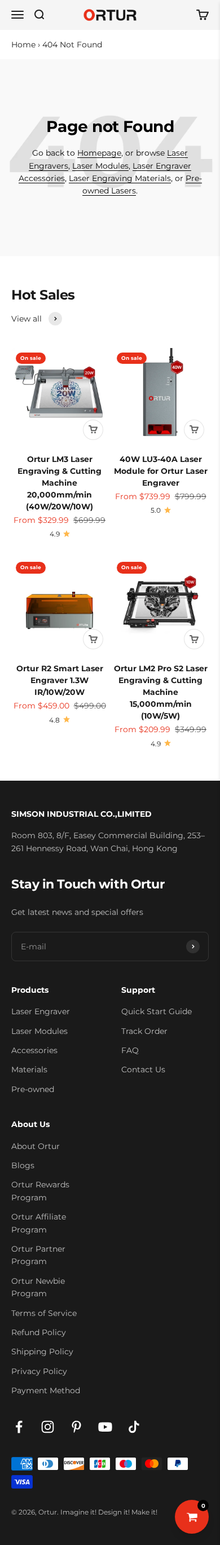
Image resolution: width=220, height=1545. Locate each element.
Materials (29, 1069)
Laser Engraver (40, 1011)
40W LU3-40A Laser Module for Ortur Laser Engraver (161, 471)
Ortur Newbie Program (38, 1287)
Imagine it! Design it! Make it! (108, 1512)
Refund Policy (38, 1332)
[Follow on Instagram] (47, 1426)
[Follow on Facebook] (19, 1426)
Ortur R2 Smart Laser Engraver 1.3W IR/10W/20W (59, 680)
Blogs (22, 1165)
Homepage (99, 153)
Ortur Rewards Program (40, 1190)
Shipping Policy (42, 1351)
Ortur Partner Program (38, 1255)
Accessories (34, 1050)
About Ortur (35, 1146)
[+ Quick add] (93, 430)
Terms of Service (44, 1313)
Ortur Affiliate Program (38, 1223)
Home (23, 44)
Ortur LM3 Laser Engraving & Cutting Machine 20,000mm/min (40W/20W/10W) (59, 483)
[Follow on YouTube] (105, 1426)
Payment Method (45, 1390)
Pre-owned (32, 1089)
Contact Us (143, 1069)
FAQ (130, 1050)
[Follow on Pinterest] (76, 1426)
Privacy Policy (39, 1371)
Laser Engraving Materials (120, 178)
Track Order (144, 1031)
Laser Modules (100, 166)
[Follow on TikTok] (134, 1426)
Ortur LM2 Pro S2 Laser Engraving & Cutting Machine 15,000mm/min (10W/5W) (161, 692)
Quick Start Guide (156, 1011)
